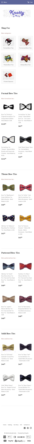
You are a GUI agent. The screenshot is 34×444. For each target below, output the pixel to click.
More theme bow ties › (7, 179)
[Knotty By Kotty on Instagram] (31, 428)
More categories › (6, 33)
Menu (5, 2)
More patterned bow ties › (8, 258)
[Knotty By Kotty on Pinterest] (28, 428)
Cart (31, 2)
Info (21, 424)
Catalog (10, 424)
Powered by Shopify (23, 433)
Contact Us (27, 424)
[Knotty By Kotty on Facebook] (25, 428)
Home (4, 424)
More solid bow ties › (7, 339)
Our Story (16, 424)
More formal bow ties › (7, 98)
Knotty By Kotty (12, 433)
